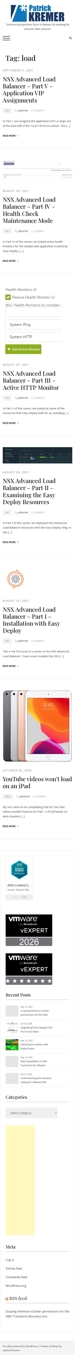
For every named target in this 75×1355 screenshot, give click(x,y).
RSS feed (18, 1298)
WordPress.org (16, 1286)
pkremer (23, 110)
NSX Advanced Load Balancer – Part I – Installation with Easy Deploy (31, 619)
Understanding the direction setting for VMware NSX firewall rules (36, 1080)
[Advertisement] (20, 1180)
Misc (7, 796)
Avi (7, 110)
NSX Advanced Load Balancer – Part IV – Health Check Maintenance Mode (29, 209)
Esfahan (53, 1346)
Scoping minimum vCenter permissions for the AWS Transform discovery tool (35, 1013)
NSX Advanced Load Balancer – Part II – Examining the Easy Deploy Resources (29, 491)
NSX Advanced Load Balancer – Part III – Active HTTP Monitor (31, 380)
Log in (10, 1260)
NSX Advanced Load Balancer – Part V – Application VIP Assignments (29, 89)
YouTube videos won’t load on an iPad (37, 782)
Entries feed (14, 1268)
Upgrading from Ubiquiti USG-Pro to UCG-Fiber (37, 1029)
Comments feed (16, 1277)
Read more (9, 135)
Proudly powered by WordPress (20, 1346)
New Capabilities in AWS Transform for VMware (34, 1063)
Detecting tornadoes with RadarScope (34, 1046)
